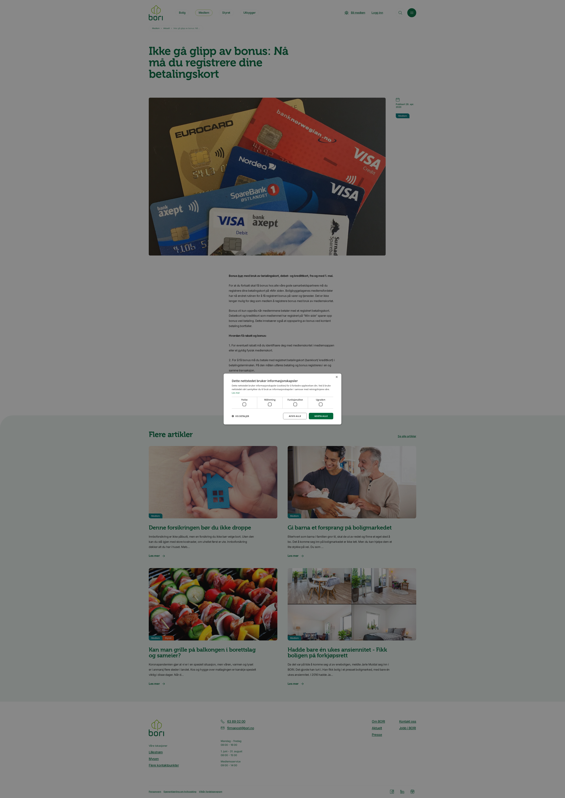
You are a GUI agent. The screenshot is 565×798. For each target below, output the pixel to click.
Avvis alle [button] (295, 416)
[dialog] (282, 399)
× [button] (336, 377)
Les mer (236, 392)
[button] (240, 416)
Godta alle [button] (321, 416)
